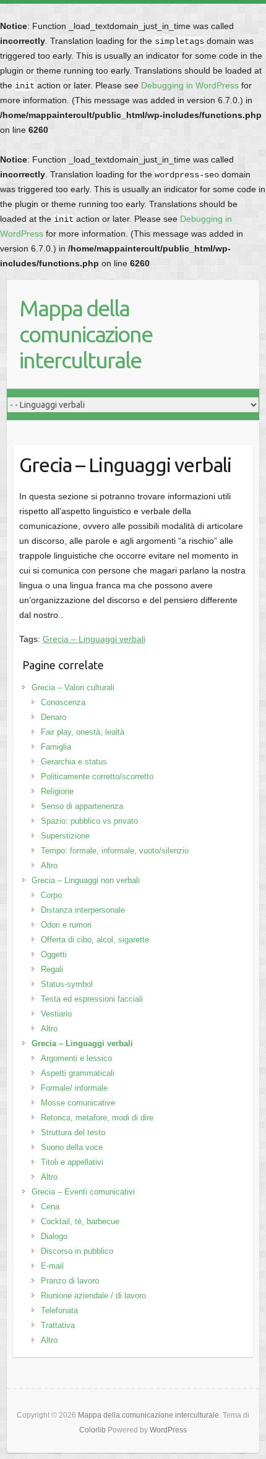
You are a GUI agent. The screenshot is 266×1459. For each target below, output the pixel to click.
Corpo (51, 895)
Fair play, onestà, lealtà (82, 732)
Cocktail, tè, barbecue (80, 1221)
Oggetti (54, 954)
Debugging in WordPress (190, 85)
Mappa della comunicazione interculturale (85, 334)
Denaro (53, 717)
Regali (52, 969)
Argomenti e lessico (76, 1058)
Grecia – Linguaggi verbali (94, 639)
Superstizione (65, 835)
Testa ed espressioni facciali (92, 999)
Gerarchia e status (74, 761)
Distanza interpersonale (83, 910)
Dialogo (54, 1236)
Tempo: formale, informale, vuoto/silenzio (115, 850)
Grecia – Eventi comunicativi (83, 1191)
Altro (49, 865)
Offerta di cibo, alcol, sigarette (95, 939)
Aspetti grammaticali (77, 1073)
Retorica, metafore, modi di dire (97, 1117)
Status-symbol (67, 984)
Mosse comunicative (78, 1102)
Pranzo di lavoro (70, 1280)
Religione (57, 791)
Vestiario (56, 1013)
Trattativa (58, 1325)
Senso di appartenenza (82, 806)
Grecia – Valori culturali (73, 687)
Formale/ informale (74, 1088)
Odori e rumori (66, 924)
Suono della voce (72, 1147)
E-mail (52, 1266)
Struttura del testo (73, 1132)
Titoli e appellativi (72, 1162)
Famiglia (56, 746)
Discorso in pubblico (77, 1251)
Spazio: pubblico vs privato (89, 821)
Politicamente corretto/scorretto (97, 776)
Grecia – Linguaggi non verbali (86, 880)
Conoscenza (63, 702)
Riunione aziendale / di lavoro (93, 1295)
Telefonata (59, 1310)
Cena (50, 1206)
